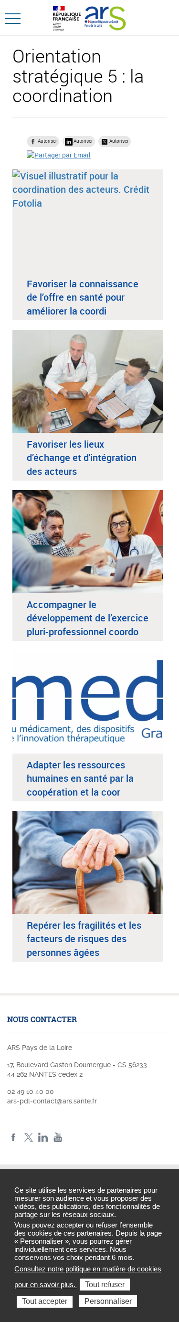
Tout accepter (44, 1301)
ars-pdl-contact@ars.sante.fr (52, 1101)
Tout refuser (105, 1284)
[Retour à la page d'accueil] (105, 17)
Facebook (13, 1138)
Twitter (28, 1138)
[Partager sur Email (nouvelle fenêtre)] (59, 154)
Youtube (58, 1138)
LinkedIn (43, 1138)
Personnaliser (108, 1301)
